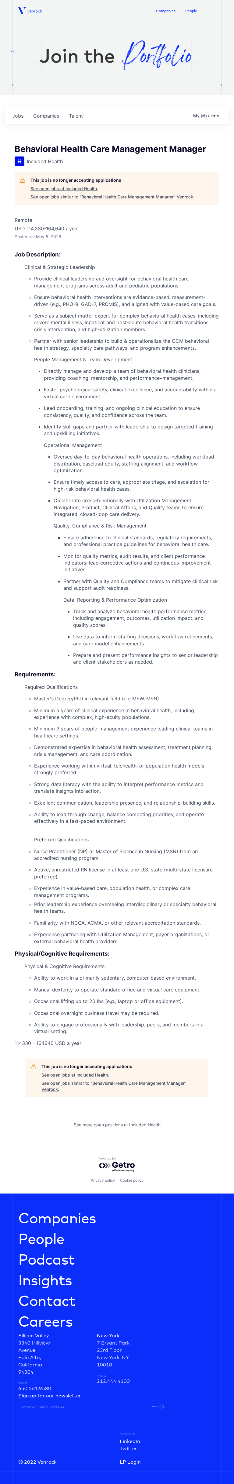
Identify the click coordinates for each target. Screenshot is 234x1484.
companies (46, 116)
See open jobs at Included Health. (64, 188)
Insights (45, 1281)
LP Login (130, 1462)
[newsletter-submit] (158, 1406)
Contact (46, 1301)
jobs (17, 116)
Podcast (46, 1260)
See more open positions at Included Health (117, 1124)
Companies (166, 11)
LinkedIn (130, 1441)
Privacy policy (103, 1180)
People (191, 11)
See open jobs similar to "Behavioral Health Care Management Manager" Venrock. (112, 196)
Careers (45, 1322)
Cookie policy (132, 1180)
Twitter (128, 1448)
